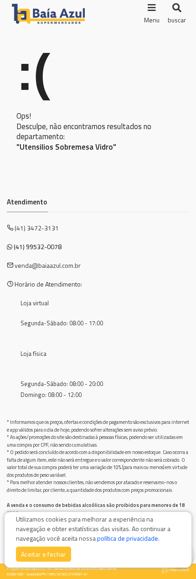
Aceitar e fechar (43, 554)
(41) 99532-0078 (38, 246)
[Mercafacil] (175, 569)
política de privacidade (127, 538)
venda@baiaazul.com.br (48, 265)
